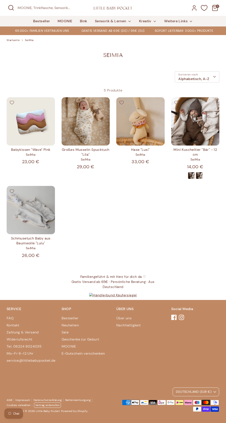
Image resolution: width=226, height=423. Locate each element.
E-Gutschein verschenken (83, 353)
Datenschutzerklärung (48, 400)
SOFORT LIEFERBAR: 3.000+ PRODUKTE (184, 31)
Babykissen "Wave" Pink (31, 149)
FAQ (10, 318)
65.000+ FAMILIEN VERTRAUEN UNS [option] (42, 31)
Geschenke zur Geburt (80, 339)
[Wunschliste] (204, 8)
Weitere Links (176, 21)
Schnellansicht (31, 138)
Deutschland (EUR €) (193, 392)
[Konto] (194, 8)
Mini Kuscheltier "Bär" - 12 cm (195, 152)
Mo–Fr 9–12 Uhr (20, 353)
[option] (112, 30)
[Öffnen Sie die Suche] (11, 7)
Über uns (124, 318)
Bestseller (41, 21)
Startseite (13, 40)
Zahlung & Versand (23, 332)
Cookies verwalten (19, 405)
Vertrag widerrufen (47, 405)
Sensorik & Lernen (111, 21)
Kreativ (145, 21)
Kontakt (13, 325)
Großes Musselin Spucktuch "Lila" (85, 152)
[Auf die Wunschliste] (12, 102)
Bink (83, 21)
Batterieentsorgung (78, 400)
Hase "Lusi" (140, 149)
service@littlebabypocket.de (31, 360)
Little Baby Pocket (48, 411)
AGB (9, 400)
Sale (65, 332)
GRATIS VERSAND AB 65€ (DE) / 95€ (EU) (113, 31)
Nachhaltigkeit (128, 325)
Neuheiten (70, 325)
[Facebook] (174, 317)
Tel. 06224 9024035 (24, 346)
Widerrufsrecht (19, 339)
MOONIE (65, 21)
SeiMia (29, 40)
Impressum (22, 400)
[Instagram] (181, 317)
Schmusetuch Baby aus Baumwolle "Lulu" (31, 240)
